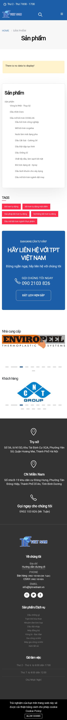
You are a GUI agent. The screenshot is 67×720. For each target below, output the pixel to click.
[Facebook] (40, 595)
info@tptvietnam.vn (33, 587)
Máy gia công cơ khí (33, 642)
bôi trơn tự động (11, 206)
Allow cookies (33, 716)
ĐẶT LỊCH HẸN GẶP (33, 295)
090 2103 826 (36, 283)
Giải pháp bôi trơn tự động (15, 214)
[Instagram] (26, 595)
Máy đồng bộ (33, 630)
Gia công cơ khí (33, 638)
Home (5, 30)
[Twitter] (33, 595)
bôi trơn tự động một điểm (36, 206)
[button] (7, 367)
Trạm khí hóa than (33, 619)
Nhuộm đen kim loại (33, 622)
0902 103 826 (37, 579)
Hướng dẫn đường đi (33, 566)
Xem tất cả (34, 646)
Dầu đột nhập (33, 626)
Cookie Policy (33, 711)
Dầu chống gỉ (33, 615)
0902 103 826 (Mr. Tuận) (35, 511)
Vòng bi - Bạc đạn (33, 634)
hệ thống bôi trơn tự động (45, 214)
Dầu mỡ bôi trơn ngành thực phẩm (19, 221)
